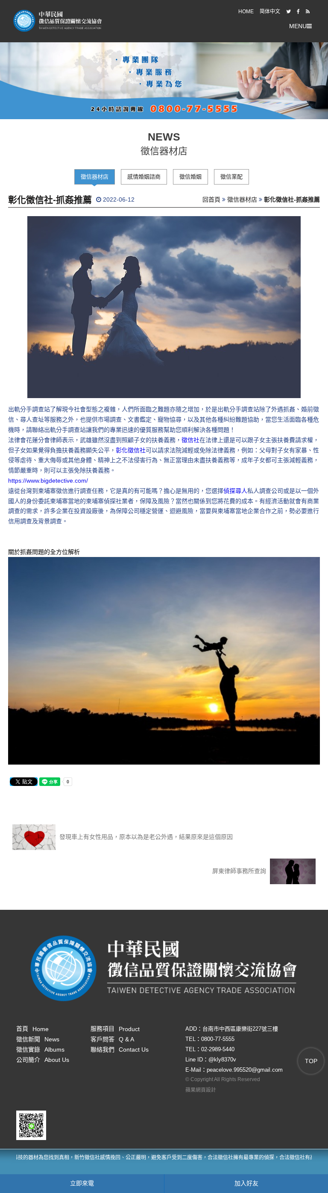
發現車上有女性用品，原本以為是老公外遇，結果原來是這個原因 (145, 836)
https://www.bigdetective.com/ (48, 480)
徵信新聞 (37, 1039)
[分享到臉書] (298, 12)
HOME (246, 12)
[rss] (308, 12)
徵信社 (190, 440)
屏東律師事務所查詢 (240, 871)
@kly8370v (222, 1059)
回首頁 (211, 199)
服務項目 (115, 1028)
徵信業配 (231, 176)
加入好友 (246, 1183)
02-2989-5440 (217, 1049)
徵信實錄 (40, 1049)
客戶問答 (112, 1039)
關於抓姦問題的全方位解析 (44, 551)
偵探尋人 (235, 490)
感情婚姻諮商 (144, 176)
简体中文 (270, 12)
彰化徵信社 (131, 450)
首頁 (32, 1028)
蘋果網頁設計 (200, 1090)
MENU (298, 26)
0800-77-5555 (217, 1039)
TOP (311, 1061)
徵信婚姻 (190, 176)
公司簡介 (42, 1059)
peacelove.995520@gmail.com (245, 1070)
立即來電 (82, 1183)
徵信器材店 (94, 176)
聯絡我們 (120, 1049)
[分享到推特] (288, 12)
